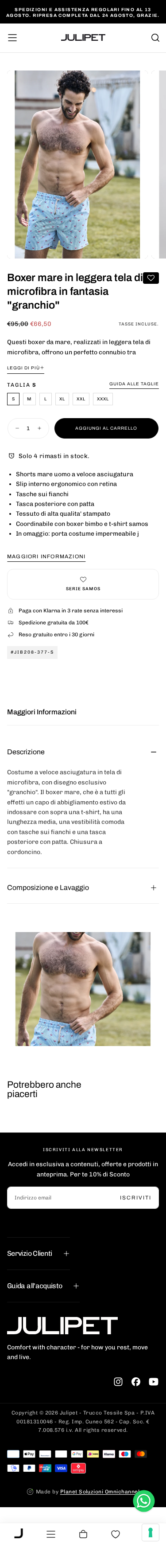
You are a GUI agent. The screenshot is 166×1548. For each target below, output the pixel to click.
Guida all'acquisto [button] (34, 1286)
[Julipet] (62, 1326)
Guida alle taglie (134, 383)
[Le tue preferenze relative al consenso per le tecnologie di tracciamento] (150, 1532)
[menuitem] (18, 1534)
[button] (12, 37)
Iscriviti (135, 1198)
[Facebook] (136, 1381)
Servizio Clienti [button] (29, 1253)
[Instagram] (118, 1381)
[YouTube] (153, 1381)
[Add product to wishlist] (151, 278)
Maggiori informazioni (46, 556)
